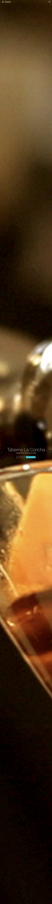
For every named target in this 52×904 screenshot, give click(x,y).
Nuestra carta (31, 457)
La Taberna (20, 457)
